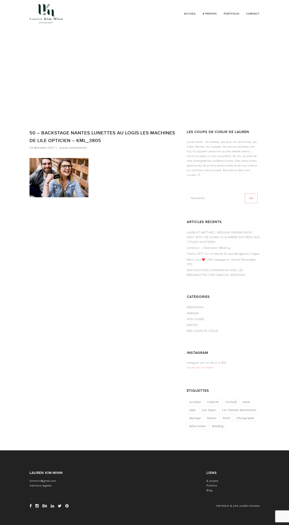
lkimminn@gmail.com (42, 481)
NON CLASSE (195, 319)
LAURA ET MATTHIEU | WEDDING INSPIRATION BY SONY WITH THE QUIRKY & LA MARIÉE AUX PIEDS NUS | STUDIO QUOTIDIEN (223, 237)
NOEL (227, 418)
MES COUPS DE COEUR (202, 331)
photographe (245, 418)
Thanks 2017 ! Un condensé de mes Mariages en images (223, 253)
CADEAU (213, 402)
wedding (218, 426)
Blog (209, 490)
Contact (253, 13)
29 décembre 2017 (42, 148)
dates (246, 402)
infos (192, 410)
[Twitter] (60, 506)
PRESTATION (195, 307)
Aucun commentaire (73, 148)
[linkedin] (52, 506)
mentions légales (40, 485)
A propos (210, 13)
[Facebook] (30, 506)
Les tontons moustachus (239, 410)
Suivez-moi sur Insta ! (200, 367)
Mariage (195, 418)
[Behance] (44, 506)
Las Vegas (209, 410)
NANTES (192, 325)
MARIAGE (193, 313)
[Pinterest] (67, 506)
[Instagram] (37, 506)
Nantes (211, 418)
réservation (197, 426)
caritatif (231, 402)
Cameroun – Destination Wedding (208, 248)
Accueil (190, 13)
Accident (195, 402)
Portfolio (231, 13)
